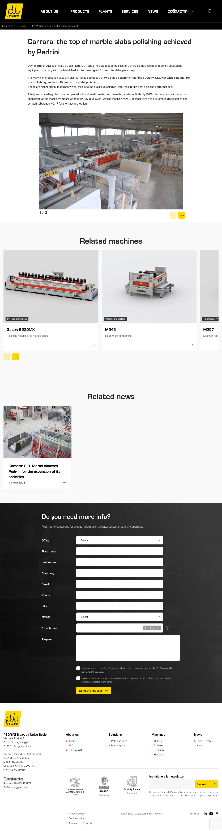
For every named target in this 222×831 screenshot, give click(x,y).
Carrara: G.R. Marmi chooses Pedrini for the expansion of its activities (35, 471)
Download (104, 795)
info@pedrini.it (20, 787)
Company (48, 573)
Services (130, 11)
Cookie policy (76, 818)
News (153, 11)
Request (47, 639)
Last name (49, 562)
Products (79, 11)
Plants (105, 11)
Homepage (8, 25)
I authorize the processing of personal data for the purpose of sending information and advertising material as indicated (127, 679)
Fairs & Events (205, 740)
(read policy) (98, 671)
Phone (46, 595)
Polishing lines (119, 740)
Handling (159, 754)
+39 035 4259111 (21, 783)
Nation (46, 616)
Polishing (159, 745)
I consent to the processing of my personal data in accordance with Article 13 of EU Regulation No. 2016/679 (128, 670)
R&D (71, 745)
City (44, 606)
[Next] (181, 215)
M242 (110, 329)
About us (49, 11)
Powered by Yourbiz (80, 823)
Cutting (158, 740)
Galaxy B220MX (21, 329)
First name (49, 551)
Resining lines (119, 745)
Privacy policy (208, 795)
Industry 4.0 (75, 750)
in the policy (106, 681)
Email (45, 584)
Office (45, 540)
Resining (159, 750)
